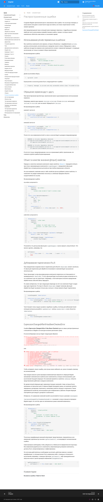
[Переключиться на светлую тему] (58, 2)
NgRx (18, 6)
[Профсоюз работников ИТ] (89, 499)
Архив (27, 6)
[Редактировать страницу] (78, 17)
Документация (11, 6)
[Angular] (4, 2)
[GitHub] (92, 499)
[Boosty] (95, 499)
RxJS (23, 6)
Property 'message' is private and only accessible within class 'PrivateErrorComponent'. (53, 85)
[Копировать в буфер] (78, 57)
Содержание (86, 13)
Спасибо (97, 6)
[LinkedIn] (98, 499)
